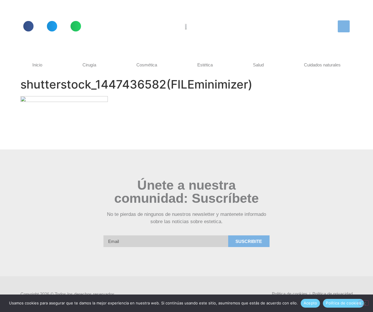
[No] (364, 303)
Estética (205, 64)
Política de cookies (343, 303)
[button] (28, 26)
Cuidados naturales (322, 64)
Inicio (37, 64)
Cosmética (146, 64)
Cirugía (89, 64)
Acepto (310, 303)
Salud (258, 64)
